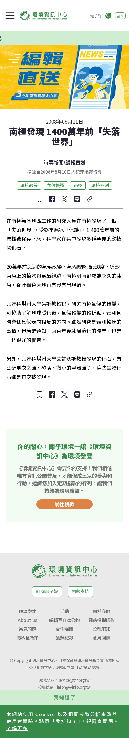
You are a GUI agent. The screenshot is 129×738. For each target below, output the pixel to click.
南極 (78, 185)
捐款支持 (80, 591)
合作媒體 (64, 629)
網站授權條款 (101, 620)
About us (27, 620)
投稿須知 (101, 629)
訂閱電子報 (47, 591)
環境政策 (29, 185)
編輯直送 (75, 162)
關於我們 (101, 611)
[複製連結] (89, 199)
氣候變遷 (55, 185)
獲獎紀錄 (64, 637)
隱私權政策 (28, 637)
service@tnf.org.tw (74, 680)
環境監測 (100, 185)
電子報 (95, 15)
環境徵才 (27, 611)
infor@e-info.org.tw (74, 687)
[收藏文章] (39, 199)
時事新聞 (54, 162)
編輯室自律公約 (64, 620)
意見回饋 (101, 637)
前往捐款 (64, 504)
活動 (64, 611)
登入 (120, 15)
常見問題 (27, 629)
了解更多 (17, 728)
